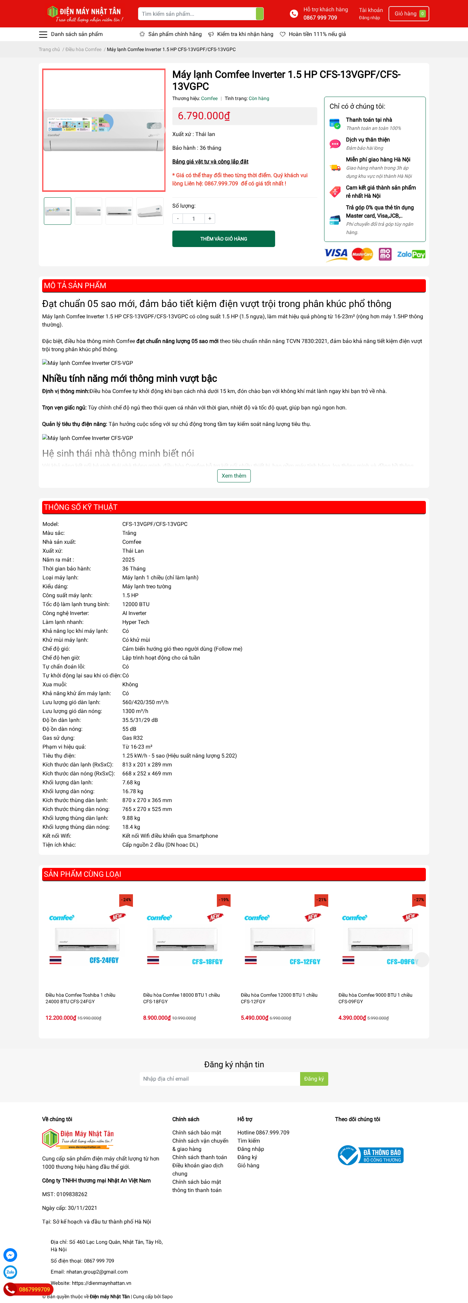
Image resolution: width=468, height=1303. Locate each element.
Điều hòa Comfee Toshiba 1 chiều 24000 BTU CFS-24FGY (80, 998)
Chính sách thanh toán (199, 1157)
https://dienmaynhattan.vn (101, 1283)
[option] (103, 130)
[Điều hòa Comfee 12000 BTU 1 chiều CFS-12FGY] (282, 939)
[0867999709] (10, 1289)
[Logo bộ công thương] (369, 1155)
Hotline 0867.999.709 (263, 1132)
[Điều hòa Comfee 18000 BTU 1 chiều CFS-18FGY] (185, 939)
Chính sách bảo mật (196, 1132)
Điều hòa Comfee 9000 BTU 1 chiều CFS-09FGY (375, 998)
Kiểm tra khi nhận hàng (245, 34)
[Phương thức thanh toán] (375, 254)
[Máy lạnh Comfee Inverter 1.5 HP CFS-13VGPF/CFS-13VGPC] (103, 130)
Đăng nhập (369, 17)
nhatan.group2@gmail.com (97, 1272)
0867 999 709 (320, 17)
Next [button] (157, 130)
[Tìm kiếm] (259, 14)
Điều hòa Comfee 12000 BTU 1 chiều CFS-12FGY (279, 998)
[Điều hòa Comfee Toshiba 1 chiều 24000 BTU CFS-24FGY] (87, 939)
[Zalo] (10, 1272)
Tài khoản (371, 10)
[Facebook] (10, 1255)
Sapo (167, 1296)
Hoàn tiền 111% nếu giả (317, 34)
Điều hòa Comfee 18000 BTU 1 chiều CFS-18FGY (181, 998)
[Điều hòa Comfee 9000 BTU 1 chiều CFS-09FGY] (380, 939)
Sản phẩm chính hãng (175, 34)
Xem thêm (234, 475)
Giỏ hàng (248, 1165)
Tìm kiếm (248, 1141)
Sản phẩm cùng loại (82, 874)
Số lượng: (184, 205)
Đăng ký (314, 1078)
